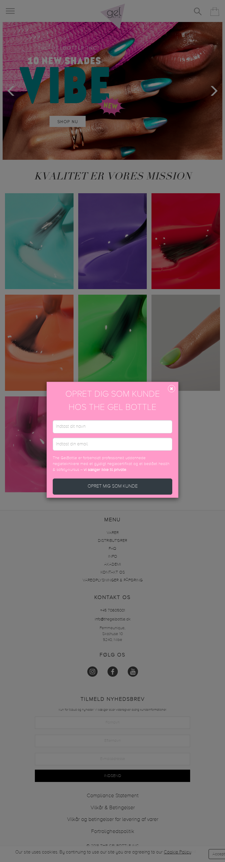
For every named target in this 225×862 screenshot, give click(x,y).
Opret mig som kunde (113, 486)
